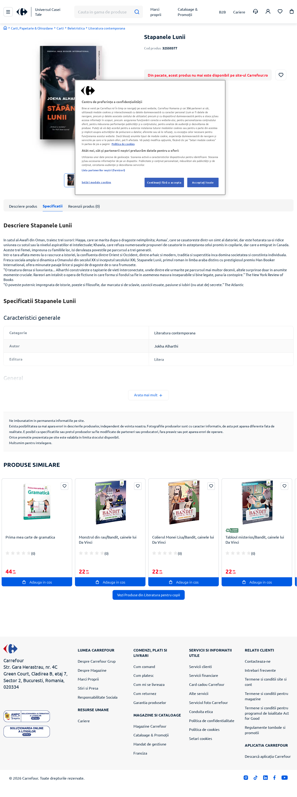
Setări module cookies (96, 182)
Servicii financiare (203, 675)
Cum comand (144, 666)
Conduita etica (201, 711)
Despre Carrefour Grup (97, 661)
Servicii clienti (200, 666)
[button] (292, 12)
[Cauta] (136, 12)
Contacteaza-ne (258, 661)
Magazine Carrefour (149, 726)
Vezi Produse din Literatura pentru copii (148, 595)
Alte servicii (198, 693)
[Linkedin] (265, 778)
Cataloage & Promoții (151, 734)
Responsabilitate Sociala (97, 697)
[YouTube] (284, 778)
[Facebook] (274, 778)
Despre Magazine (92, 670)
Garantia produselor (149, 702)
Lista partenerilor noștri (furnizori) (103, 170)
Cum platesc (143, 675)
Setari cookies (200, 738)
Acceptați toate (203, 182)
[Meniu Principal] (8, 11)
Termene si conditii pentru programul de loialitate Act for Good (267, 713)
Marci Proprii (88, 679)
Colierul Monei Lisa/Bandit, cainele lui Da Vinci (183, 540)
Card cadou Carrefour (206, 684)
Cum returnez (144, 693)
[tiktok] (256, 778)
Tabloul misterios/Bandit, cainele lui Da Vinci (255, 540)
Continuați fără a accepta (164, 182)
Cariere (84, 720)
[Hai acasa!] (5, 28)
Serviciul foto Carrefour (208, 702)
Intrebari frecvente (260, 670)
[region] (150, 137)
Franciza (140, 753)
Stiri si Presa (88, 688)
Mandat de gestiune (149, 744)
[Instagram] (246, 778)
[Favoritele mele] (280, 12)
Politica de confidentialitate (211, 720)
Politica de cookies (204, 729)
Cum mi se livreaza (149, 684)
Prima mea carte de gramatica (30, 537)
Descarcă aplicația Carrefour (268, 756)
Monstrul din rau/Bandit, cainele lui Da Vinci (107, 540)
